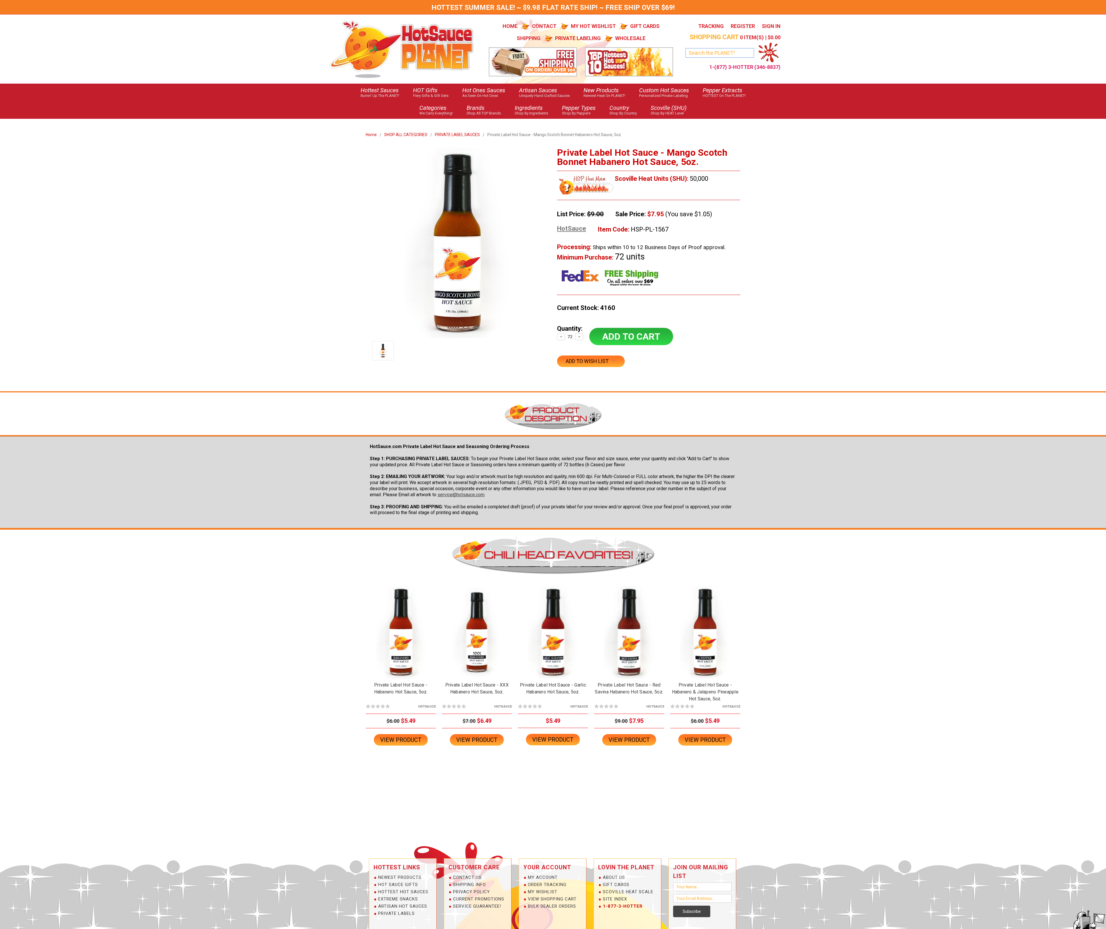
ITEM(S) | (735, 37)
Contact (544, 26)
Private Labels (396, 913)
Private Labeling (578, 38)
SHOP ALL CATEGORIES (405, 134)
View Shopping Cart (552, 899)
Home (510, 26)
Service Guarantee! (477, 906)
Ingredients (531, 109)
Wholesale (630, 38)
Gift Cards (645, 26)
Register (743, 26)
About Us (614, 877)
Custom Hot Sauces (664, 92)
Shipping (529, 38)
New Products (604, 92)
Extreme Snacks (398, 899)
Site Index (615, 899)
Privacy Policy (471, 891)
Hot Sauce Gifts (398, 884)
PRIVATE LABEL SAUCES (457, 134)
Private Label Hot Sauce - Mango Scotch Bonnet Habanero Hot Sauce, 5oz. (554, 134)
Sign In (771, 26)
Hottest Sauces (380, 92)
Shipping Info (469, 884)
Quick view (401, 627)
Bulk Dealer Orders (552, 906)
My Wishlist (542, 891)
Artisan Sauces (544, 92)
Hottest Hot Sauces (403, 891)
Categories (436, 109)
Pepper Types (579, 109)
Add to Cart (400, 637)
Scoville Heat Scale (628, 891)
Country (623, 109)
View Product (400, 739)
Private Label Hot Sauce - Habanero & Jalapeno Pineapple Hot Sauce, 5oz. (705, 692)
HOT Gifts (430, 92)
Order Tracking (547, 884)
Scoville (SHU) (669, 109)
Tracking (711, 26)
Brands (484, 109)
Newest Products (399, 877)
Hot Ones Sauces (483, 92)
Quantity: (569, 328)
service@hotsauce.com (461, 494)
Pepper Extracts (724, 92)
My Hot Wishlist (593, 26)
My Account (543, 877)
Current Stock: (586, 307)
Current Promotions (478, 899)
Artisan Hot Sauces (402, 906)
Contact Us (467, 877)
